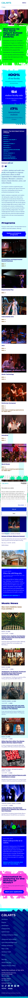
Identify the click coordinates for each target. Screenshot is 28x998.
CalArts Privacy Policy (9, 965)
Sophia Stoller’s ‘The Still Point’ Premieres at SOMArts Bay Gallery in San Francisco (14, 809)
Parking (4, 959)
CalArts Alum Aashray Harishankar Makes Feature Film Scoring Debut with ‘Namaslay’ (13, 638)
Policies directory (7, 945)
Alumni (5, 141)
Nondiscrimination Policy (10, 935)
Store (3, 955)
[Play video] (14, 827)
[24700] (4, 988)
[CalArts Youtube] (18, 986)
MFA (3, 266)
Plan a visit (5, 948)
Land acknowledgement (9, 942)
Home (4, 7)
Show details (21, 505)
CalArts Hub (5, 931)
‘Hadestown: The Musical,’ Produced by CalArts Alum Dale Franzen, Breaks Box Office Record (14, 673)
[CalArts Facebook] (12, 986)
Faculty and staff (9, 139)
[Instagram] (3, 166)
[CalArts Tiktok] (6, 986)
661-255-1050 (5, 976)
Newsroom (5, 925)
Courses (6, 145)
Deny (14, 513)
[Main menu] (24, 3)
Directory (5, 919)
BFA (3, 264)
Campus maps (6, 952)
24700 (12, 633)
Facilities (6, 147)
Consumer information (9, 939)
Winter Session (8, 153)
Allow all (14, 509)
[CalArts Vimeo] (15, 986)
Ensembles (7, 155)
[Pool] (10, 988)
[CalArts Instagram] (3, 986)
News (5, 137)
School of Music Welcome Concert (13, 536)
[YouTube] (6, 166)
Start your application (13, 891)
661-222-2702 (6, 980)
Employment (6, 928)
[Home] (6, 3)
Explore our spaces (10, 595)
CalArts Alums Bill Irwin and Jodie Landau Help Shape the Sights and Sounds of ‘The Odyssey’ (13, 707)
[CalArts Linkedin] (9, 986)
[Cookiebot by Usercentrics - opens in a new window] (21, 483)
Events (5, 135)
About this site (6, 962)
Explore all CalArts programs (14, 234)
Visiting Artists (8, 143)
